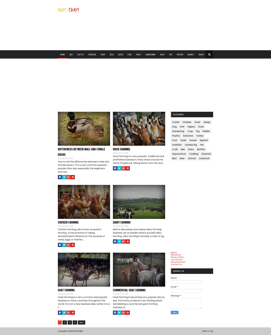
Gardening (151, 54)
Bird (174, 158)
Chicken (92, 54)
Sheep (201, 54)
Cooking (193, 153)
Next (82, 322)
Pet (202, 144)
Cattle (80, 54)
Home (62, 54)
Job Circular (177, 259)
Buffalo (201, 149)
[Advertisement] (161, 25)
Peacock (206, 153)
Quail (183, 140)
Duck (120, 54)
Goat (162, 54)
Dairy (191, 149)
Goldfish (177, 144)
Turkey (199, 135)
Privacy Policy (177, 257)
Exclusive (188, 135)
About (174, 252)
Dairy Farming (122, 222)
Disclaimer (176, 254)
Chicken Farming (68, 222)
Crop (102, 54)
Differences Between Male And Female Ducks (81, 152)
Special (204, 140)
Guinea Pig (191, 144)
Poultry (176, 135)
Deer (182, 158)
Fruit (138, 54)
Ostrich (192, 158)
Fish (130, 54)
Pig (170, 54)
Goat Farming (66, 290)
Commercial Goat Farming (129, 290)
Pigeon (180, 54)
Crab (175, 149)
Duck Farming (121, 149)
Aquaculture (179, 153)
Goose (193, 140)
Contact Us (176, 264)
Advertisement (178, 262)
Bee (71, 54)
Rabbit (191, 54)
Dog (112, 54)
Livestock (204, 158)
